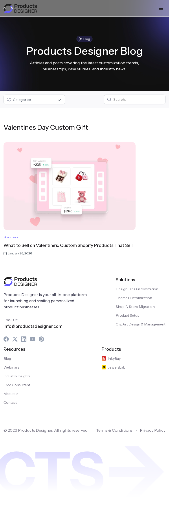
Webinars (11, 367)
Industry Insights (17, 376)
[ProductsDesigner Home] (20, 8)
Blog (7, 358)
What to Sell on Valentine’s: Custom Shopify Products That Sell (68, 245)
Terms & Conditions (114, 430)
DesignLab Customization (137, 289)
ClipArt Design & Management (140, 324)
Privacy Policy (152, 430)
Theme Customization (134, 298)
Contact (10, 402)
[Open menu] (161, 8)
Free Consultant (17, 385)
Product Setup (128, 315)
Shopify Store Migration (135, 306)
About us (11, 393)
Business (11, 237)
